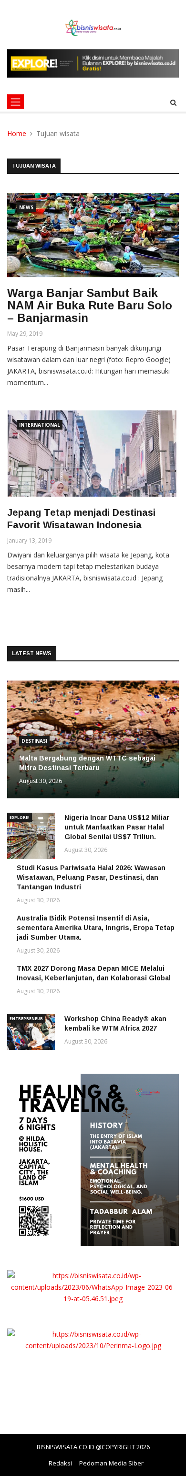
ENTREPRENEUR (26, 1018)
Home (16, 133)
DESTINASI (34, 741)
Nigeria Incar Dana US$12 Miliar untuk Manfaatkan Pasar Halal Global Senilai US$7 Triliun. (116, 827)
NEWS (26, 207)
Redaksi (60, 1463)
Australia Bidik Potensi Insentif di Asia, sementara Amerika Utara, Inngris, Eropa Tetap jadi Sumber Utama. (96, 927)
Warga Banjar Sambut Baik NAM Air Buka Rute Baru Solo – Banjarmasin (89, 305)
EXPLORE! (20, 817)
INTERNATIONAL (39, 424)
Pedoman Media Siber (111, 1463)
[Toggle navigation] (15, 101)
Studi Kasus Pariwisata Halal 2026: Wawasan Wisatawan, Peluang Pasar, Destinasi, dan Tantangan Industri (91, 877)
